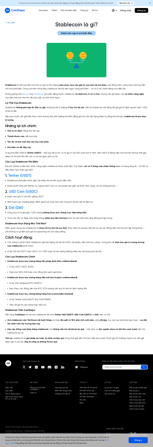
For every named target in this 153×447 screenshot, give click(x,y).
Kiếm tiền (9, 388)
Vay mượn (9, 391)
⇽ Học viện (10, 22)
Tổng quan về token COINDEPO (38, 389)
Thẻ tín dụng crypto (12, 394)
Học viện (83, 400)
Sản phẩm (43, 10)
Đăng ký (141, 10)
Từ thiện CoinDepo (87, 397)
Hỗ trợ (95, 10)
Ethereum (38, 94)
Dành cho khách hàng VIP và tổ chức (14, 398)
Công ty (84, 10)
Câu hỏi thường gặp (112, 391)
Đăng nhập (125, 10)
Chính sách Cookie (136, 409)
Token (54, 10)
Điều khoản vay (135, 397)
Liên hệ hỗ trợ (109, 394)
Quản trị (33, 393)
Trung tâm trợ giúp (111, 388)
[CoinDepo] (15, 10)
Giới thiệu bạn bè (61, 388)
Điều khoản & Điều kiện (138, 388)
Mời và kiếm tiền (69, 10)
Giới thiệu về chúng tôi (88, 387)
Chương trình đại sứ (62, 394)
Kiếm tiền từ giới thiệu (63, 391)
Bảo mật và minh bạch (88, 394)
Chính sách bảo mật (137, 400)
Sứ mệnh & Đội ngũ (87, 390)
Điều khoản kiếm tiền (137, 394)
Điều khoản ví (134, 391)
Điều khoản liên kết (136, 406)
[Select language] (114, 10)
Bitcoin (25, 94)
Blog (81, 403)
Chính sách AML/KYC (137, 403)
